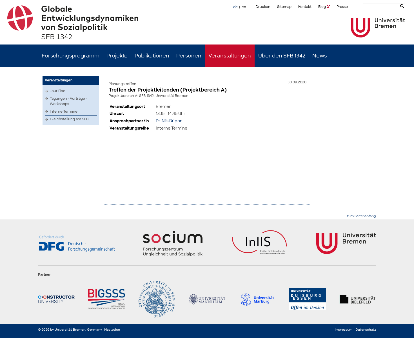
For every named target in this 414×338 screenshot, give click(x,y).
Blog (322, 7)
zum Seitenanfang (361, 216)
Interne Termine (63, 111)
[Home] (207, 22)
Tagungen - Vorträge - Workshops (68, 101)
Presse (342, 7)
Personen (188, 55)
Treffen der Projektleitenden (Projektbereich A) (168, 89)
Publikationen (152, 55)
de (235, 7)
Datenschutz (366, 330)
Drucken (263, 7)
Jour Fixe (57, 91)
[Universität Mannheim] (207, 299)
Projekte (117, 55)
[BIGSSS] (106, 299)
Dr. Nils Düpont (170, 120)
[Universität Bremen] (378, 27)
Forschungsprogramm (70, 55)
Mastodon (112, 330)
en (244, 7)
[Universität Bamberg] (157, 299)
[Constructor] (56, 299)
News (319, 55)
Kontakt (304, 7)
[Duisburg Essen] (307, 299)
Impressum (343, 330)
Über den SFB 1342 (281, 55)
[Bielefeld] (357, 299)
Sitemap (284, 7)
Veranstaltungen (229, 55)
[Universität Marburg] (257, 299)
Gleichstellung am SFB (69, 119)
